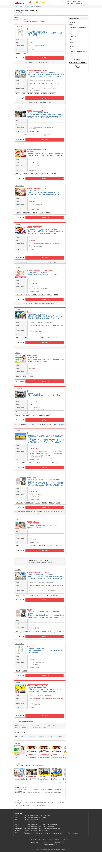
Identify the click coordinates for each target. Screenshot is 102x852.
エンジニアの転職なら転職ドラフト (51, 844)
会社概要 (63, 839)
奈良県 (40, 817)
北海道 (25, 821)
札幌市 (59, 828)
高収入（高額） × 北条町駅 (20, 727)
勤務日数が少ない (36, 21)
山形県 (44, 821)
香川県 (48, 824)
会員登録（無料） (80, 3)
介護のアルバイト (48, 833)
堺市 (52, 828)
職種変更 (73, 36)
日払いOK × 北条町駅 (52, 725)
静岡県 (32, 819)
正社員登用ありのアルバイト (29, 833)
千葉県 (37, 815)
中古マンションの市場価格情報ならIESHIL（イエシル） (58, 842)
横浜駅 (36, 828)
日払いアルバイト (63, 832)
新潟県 (28, 822)
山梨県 (25, 822)
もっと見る (61, 424)
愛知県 (25, 819)
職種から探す (41, 830)
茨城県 (41, 815)
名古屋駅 (44, 828)
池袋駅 (32, 828)
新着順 (25, 21)
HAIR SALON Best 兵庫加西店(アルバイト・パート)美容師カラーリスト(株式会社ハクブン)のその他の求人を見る (39, 512)
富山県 (36, 822)
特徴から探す (47, 830)
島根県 (28, 824)
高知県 (55, 824)
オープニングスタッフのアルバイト (71, 833)
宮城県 (36, 821)
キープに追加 (20, 58)
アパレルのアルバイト (28, 834)
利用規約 (50, 839)
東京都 (25, 815)
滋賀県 (36, 817)
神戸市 (48, 828)
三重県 (36, 819)
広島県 (36, 824)
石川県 (40, 822)
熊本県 (36, 826)
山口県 (40, 824)
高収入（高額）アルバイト (37, 832)
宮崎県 (44, 826)
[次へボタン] (66, 752)
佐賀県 (28, 826)
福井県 (44, 822)
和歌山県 (44, 817)
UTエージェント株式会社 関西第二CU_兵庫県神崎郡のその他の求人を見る (39, 102)
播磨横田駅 (41, 736)
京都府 (32, 817)
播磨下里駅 (32, 736)
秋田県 (40, 821)
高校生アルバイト (47, 832)
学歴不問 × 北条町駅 (35, 725)
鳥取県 (25, 824)
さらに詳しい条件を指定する (77, 51)
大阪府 (25, 817)
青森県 (28, 821)
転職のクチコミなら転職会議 (41, 842)
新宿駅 (28, 828)
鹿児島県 (48, 826)
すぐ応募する (45, 58)
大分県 (40, 826)
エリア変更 (72, 27)
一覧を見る (62, 782)
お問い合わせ (44, 839)
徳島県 (44, 824)
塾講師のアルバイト (27, 832)
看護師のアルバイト (39, 833)
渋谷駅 (25, 828)
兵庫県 (28, 817)
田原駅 (21, 736)
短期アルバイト (71, 832)
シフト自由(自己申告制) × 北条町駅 (38, 727)
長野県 (32, 822)
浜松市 (40, 828)
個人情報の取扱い (56, 839)
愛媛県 (51, 824)
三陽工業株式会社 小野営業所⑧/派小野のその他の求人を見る (38, 347)
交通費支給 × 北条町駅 (19, 725)
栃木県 (45, 815)
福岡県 (25, 826)
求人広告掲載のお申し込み (36, 839)
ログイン (86, 3)
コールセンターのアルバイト (58, 833)
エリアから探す (26, 830)
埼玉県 (33, 815)
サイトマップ (68, 839)
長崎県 (32, 826)
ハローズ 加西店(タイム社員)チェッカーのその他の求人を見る (38, 62)
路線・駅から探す (34, 830)
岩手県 (32, 821)
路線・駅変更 (82, 27)
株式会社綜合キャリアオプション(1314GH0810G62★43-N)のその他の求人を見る (39, 262)
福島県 (48, 821)
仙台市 (55, 828)
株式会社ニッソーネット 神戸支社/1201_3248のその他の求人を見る (39, 303)
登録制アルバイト (55, 832)
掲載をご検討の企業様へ (83, 1)
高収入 (29, 21)
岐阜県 (28, 819)
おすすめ (21, 21)
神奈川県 (29, 815)
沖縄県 (52, 826)
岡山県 (32, 824)
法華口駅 (50, 736)
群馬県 (48, 815)
